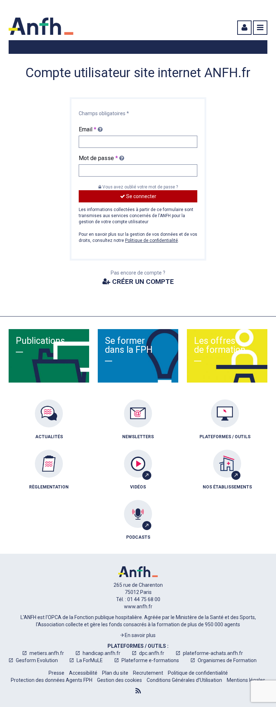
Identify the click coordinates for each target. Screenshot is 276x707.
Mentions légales (246, 680)
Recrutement (148, 673)
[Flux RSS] (138, 691)
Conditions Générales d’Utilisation (184, 680)
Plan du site (115, 673)
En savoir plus (140, 635)
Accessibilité (83, 673)
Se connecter (140, 196)
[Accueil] (41, 26)
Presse (56, 673)
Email (87, 129)
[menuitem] (48, 424)
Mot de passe (98, 158)
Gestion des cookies (119, 680)
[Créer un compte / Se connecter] (244, 27)
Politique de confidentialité (151, 240)
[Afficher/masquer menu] (260, 27)
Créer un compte (142, 281)
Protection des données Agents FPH (51, 680)
